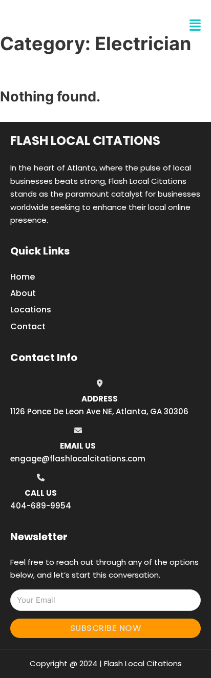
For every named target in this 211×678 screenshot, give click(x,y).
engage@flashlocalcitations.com (77, 458)
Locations (30, 309)
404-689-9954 (40, 505)
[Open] (195, 25)
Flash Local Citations (85, 140)
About (23, 293)
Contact (28, 326)
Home (22, 277)
